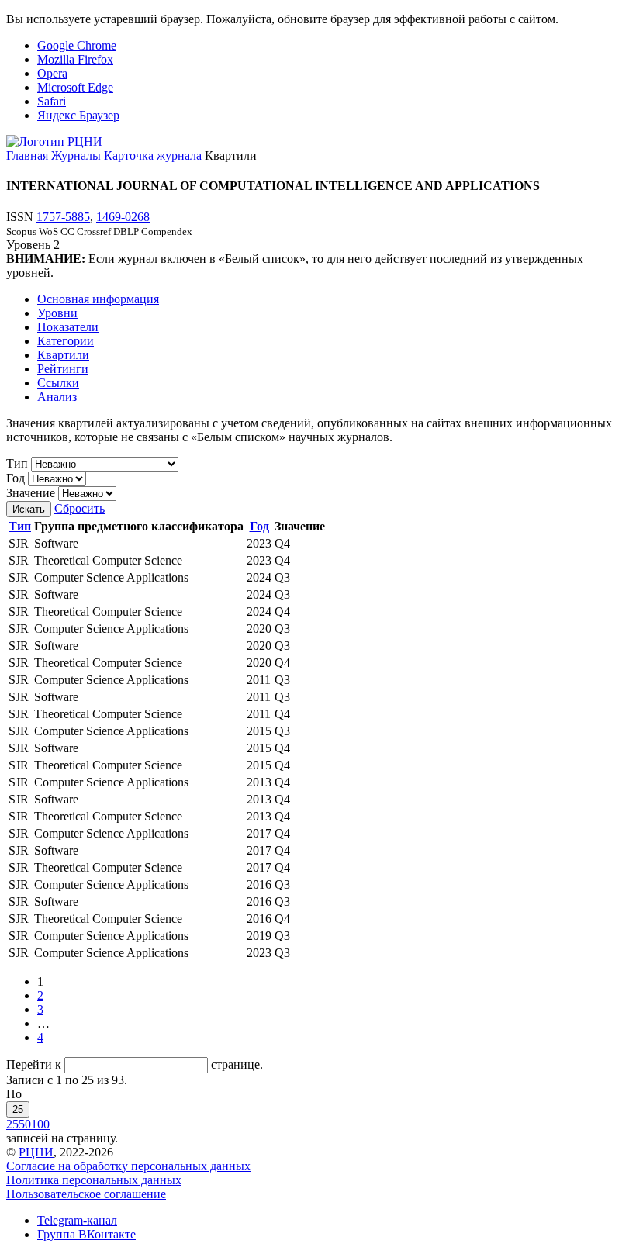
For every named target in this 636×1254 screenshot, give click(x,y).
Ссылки (58, 382)
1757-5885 (63, 216)
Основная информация (98, 299)
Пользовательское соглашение (86, 1193)
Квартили (63, 354)
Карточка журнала (153, 155)
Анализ (57, 396)
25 (17, 1109)
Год (15, 478)
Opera (52, 73)
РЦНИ (36, 1152)
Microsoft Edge (75, 87)
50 (25, 1124)
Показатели (68, 326)
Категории (65, 340)
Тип (17, 463)
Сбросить (79, 508)
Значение (30, 492)
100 (40, 1124)
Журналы (76, 155)
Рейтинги (62, 368)
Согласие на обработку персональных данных (128, 1166)
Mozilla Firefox (75, 59)
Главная (27, 155)
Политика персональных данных (93, 1180)
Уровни (57, 313)
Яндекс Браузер (78, 115)
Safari (51, 101)
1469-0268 (123, 216)
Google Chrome (76, 45)
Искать (28, 509)
